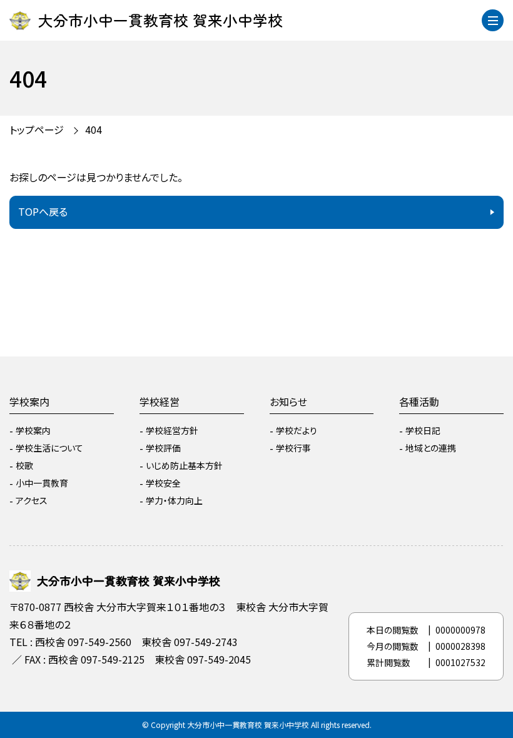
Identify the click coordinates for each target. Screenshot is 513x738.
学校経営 (160, 401)
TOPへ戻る (43, 211)
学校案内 (29, 401)
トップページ (36, 129)
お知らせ (288, 401)
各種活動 (419, 401)
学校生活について (49, 448)
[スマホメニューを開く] (492, 20)
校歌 (24, 465)
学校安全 (163, 483)
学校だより (296, 430)
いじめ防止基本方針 (184, 465)
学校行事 (293, 448)
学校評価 (163, 448)
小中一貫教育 (42, 483)
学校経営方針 (172, 430)
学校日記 (422, 430)
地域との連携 (430, 448)
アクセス (32, 500)
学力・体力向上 (174, 500)
